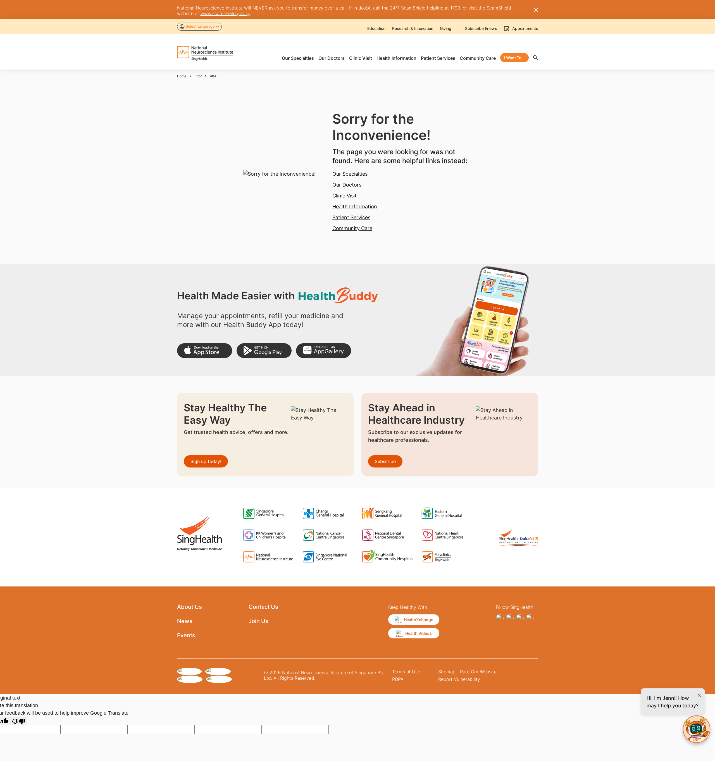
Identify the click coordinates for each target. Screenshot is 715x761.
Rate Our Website (478, 671)
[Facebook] (500, 618)
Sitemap (447, 671)
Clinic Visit (344, 196)
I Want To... (514, 57)
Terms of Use (406, 671)
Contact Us (263, 606)
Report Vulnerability (459, 679)
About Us (189, 606)
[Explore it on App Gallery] (323, 350)
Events (186, 635)
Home (181, 76)
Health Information (354, 206)
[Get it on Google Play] (264, 350)
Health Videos (418, 633)
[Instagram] (510, 618)
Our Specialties (350, 174)
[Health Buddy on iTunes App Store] (204, 350)
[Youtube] (530, 618)
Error (198, 76)
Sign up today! (205, 461)
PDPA (398, 679)
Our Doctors (346, 185)
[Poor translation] (18, 721)
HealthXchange (418, 619)
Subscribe (385, 461)
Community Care (352, 228)
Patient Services (351, 217)
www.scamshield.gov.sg (226, 13)
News (184, 621)
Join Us (258, 621)
